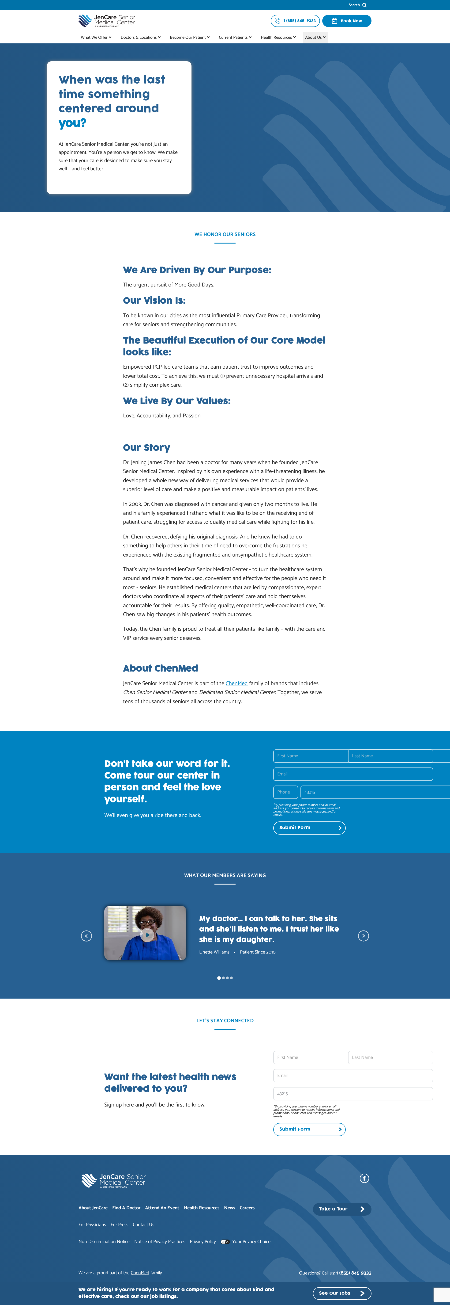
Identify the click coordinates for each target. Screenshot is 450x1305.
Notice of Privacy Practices (159, 1242)
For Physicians (92, 1225)
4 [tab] (231, 978)
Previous (86, 936)
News (229, 1208)
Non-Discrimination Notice (104, 1242)
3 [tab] (227, 978)
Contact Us (143, 1225)
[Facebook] (365, 1178)
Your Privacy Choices (251, 1242)
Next (363, 936)
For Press (119, 1225)
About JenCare (93, 1208)
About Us (313, 37)
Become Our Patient (188, 37)
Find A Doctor (126, 1208)
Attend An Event (162, 1208)
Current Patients (233, 37)
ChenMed (237, 683)
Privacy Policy (203, 1242)
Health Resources (276, 37)
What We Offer (94, 37)
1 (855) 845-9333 (353, 1273)
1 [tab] (219, 978)
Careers (247, 1208)
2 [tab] (223, 978)
